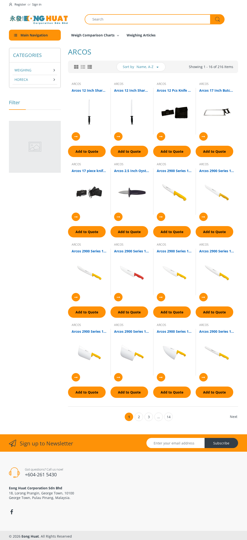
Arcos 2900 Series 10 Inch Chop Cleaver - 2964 (131, 331)
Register (20, 4)
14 (169, 417)
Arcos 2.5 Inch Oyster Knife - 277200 (131, 170)
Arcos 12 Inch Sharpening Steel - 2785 (89, 90)
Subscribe (221, 443)
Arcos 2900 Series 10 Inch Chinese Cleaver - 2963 (89, 331)
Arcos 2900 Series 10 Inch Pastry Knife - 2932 (216, 331)
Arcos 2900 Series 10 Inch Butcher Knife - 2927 (89, 251)
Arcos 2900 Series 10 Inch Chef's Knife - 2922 (216, 251)
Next (233, 416)
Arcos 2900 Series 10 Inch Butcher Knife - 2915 (174, 170)
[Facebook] (11, 512)
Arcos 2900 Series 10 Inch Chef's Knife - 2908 (174, 251)
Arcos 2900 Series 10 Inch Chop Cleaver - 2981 (174, 331)
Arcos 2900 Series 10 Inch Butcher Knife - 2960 (131, 251)
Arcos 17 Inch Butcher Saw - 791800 (216, 90)
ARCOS (76, 84)
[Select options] (76, 136)
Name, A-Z (145, 66)
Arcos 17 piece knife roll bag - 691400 (89, 170)
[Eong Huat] (39, 19)
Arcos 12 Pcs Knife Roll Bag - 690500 (174, 90)
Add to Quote (86, 151)
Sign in (36, 4)
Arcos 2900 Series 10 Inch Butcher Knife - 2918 (216, 170)
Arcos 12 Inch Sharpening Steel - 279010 (131, 90)
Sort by (128, 66)
